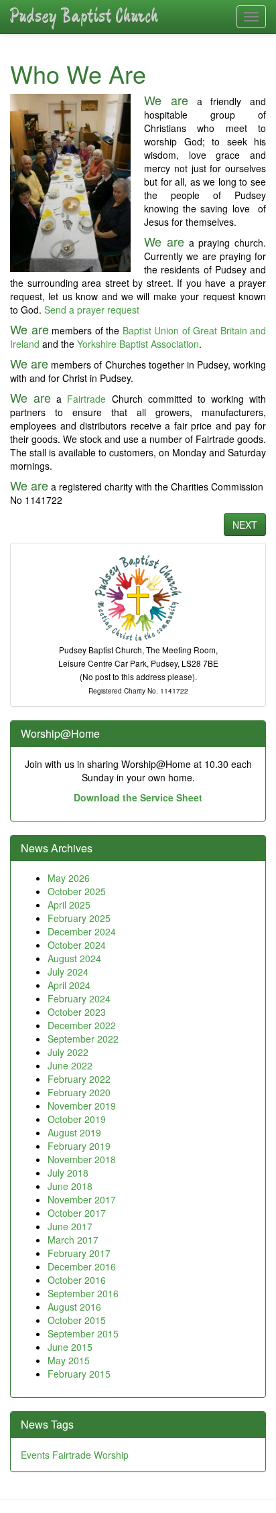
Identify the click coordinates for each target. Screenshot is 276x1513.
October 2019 (77, 1119)
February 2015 (79, 1373)
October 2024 (77, 944)
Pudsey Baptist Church (84, 17)
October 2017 (77, 1213)
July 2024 (68, 971)
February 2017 (79, 1253)
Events (35, 1454)
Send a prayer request (91, 309)
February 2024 (79, 998)
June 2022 (70, 1065)
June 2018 (70, 1186)
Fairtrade (86, 398)
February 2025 (79, 918)
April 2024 (69, 985)
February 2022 (79, 1079)
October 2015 (77, 1320)
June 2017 (70, 1226)
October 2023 (77, 1011)
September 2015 (83, 1333)
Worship (111, 1454)
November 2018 (82, 1159)
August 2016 (74, 1306)
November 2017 (82, 1199)
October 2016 (77, 1280)
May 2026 (69, 877)
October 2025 (77, 891)
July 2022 (68, 1052)
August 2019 (74, 1132)
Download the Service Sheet (138, 797)
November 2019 (82, 1105)
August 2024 (74, 958)
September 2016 (83, 1293)
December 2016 (82, 1266)
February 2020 (79, 1092)
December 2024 (82, 931)
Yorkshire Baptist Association (138, 343)
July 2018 (68, 1172)
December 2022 (82, 1025)
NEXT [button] (244, 524)
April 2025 (69, 904)
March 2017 (73, 1239)
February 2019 (79, 1146)
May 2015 (69, 1360)
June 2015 (70, 1347)
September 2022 (83, 1038)
